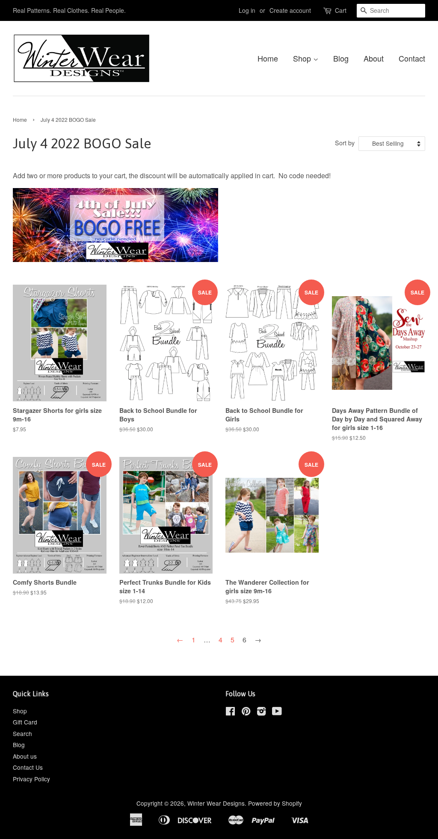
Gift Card (25, 722)
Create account (290, 10)
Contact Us (28, 767)
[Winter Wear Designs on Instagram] (261, 712)
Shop (303, 58)
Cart (340, 10)
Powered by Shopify (275, 803)
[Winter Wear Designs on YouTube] (277, 712)
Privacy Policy (31, 778)
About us (25, 756)
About (374, 58)
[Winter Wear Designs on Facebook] (230, 712)
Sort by (345, 142)
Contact (412, 58)
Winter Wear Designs (216, 803)
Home (267, 58)
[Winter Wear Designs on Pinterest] (246, 712)
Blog (341, 58)
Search (22, 733)
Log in (247, 10)
